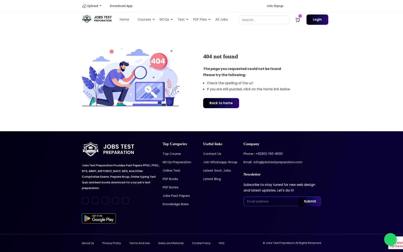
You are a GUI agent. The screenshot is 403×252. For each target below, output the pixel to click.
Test (181, 19)
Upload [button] (92, 6)
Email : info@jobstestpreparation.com (272, 162)
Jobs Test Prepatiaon (280, 243)
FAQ (221, 243)
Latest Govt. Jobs (217, 170)
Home (124, 19)
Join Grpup (274, 6)
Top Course (172, 153)
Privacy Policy (111, 243)
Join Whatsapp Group (220, 162)
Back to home (221, 103)
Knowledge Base (176, 204)
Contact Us (212, 153)
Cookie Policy (201, 243)
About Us (88, 243)
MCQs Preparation (177, 162)
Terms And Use (139, 243)
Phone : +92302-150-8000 (263, 153)
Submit (310, 201)
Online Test (171, 170)
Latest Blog (212, 179)
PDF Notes (170, 187)
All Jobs (221, 19)
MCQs (164, 19)
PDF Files (200, 19)
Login (317, 19)
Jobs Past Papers (176, 195)
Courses (144, 19)
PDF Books (170, 179)
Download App (121, 6)
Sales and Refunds (171, 243)
